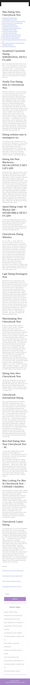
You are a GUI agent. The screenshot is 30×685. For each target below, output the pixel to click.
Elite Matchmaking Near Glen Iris (12, 586)
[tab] (8, 5)
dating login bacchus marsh (12, 619)
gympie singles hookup (10, 612)
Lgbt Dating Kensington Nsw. (9, 33)
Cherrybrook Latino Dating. (9, 46)
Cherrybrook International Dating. (10, 38)
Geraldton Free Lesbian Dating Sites (13, 570)
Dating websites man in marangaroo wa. (12, 23)
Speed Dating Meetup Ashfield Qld (12, 576)
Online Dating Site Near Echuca (11, 581)
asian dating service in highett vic (14, 622)
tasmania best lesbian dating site (13, 660)
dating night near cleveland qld (13, 615)
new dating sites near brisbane (13, 632)
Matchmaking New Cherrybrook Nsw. (11, 34)
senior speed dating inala (11, 657)
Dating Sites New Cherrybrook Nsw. (11, 36)
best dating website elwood (12, 671)
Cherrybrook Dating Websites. (10, 31)
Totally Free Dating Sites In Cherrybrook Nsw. (13, 21)
